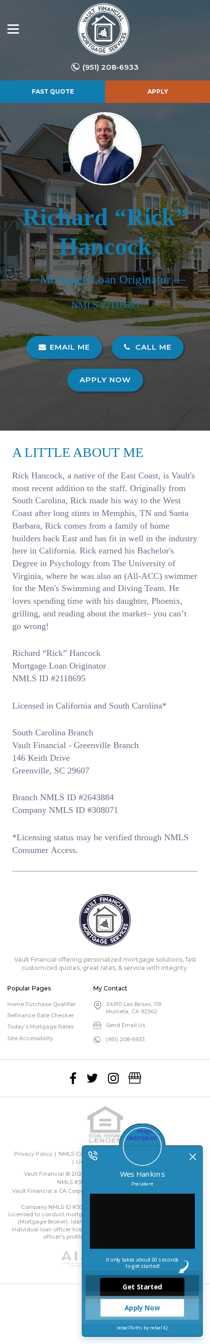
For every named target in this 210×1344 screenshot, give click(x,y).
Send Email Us (125, 1025)
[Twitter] (92, 1078)
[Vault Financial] (103, 29)
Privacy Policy (33, 1153)
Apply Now (105, 379)
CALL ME (152, 347)
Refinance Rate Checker (40, 1015)
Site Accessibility (30, 1038)
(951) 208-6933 (111, 67)
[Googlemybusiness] (134, 1078)
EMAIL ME (70, 347)
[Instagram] (113, 1078)
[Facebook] (73, 1078)
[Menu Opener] (13, 29)
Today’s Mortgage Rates (40, 1026)
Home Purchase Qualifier (41, 1004)
